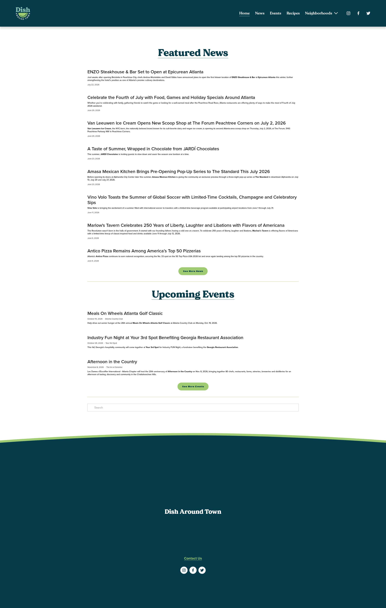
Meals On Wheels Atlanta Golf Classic (125, 313)
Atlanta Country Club (114, 318)
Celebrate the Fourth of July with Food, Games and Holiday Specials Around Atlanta (171, 97)
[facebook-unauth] (358, 13)
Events (275, 13)
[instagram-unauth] (348, 13)
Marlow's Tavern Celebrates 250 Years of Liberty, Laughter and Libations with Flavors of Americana (186, 225)
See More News (193, 271)
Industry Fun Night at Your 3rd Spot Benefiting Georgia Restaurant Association (165, 337)
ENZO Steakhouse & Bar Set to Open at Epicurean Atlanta (145, 72)
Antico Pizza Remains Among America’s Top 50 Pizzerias (144, 251)
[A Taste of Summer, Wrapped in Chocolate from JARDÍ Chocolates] (153, 142)
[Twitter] (368, 13)
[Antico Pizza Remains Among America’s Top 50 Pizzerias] (175, 244)
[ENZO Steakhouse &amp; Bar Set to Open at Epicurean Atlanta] (193, 65)
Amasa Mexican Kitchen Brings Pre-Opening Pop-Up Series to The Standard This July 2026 (178, 171)
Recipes (293, 13)
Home (244, 13)
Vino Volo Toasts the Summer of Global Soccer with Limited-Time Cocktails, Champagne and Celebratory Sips (192, 200)
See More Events (193, 386)
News (259, 13)
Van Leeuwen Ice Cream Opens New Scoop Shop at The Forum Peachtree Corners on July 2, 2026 (186, 123)
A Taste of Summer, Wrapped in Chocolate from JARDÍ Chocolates (153, 148)
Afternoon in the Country (112, 361)
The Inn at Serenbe (114, 367)
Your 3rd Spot (111, 343)
